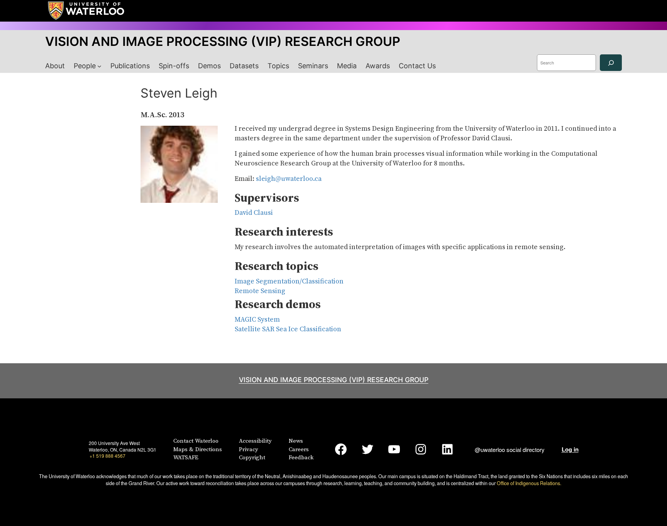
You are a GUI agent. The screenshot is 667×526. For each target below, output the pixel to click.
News (296, 441)
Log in (570, 449)
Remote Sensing (260, 291)
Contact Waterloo (195, 441)
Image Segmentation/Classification (289, 281)
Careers (299, 449)
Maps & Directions (197, 449)
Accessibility (255, 441)
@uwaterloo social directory (510, 449)
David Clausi (254, 213)
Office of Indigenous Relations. (529, 483)
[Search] (611, 62)
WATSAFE (185, 457)
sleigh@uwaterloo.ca (289, 179)
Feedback (301, 457)
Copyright (252, 457)
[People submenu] (99, 66)
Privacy (248, 449)
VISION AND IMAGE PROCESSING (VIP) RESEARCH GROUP (222, 41)
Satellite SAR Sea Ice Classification (288, 329)
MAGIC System (257, 319)
